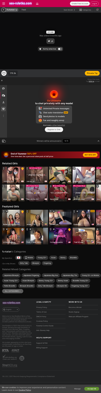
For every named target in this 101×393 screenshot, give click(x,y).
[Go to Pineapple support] (22, 358)
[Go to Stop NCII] (10, 365)
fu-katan (6, 251)
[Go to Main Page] (20, 3)
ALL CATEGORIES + (13, 291)
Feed (24, 10)
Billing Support (41, 348)
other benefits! (58, 125)
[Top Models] (37, 3)
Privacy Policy (41, 307)
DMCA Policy (41, 317)
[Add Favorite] (4, 73)
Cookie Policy (25, 390)
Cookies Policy (42, 321)
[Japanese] (18, 258)
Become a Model (75, 307)
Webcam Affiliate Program (78, 317)
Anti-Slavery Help (43, 330)
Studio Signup (74, 312)
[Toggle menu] (3, 3)
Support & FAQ (41, 343)
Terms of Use (41, 312)
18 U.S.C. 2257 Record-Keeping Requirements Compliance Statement (28, 376)
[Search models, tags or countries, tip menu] (97, 10)
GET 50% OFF (90, 155)
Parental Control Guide (44, 326)
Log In (94, 4)
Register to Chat (54, 129)
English (8, 309)
